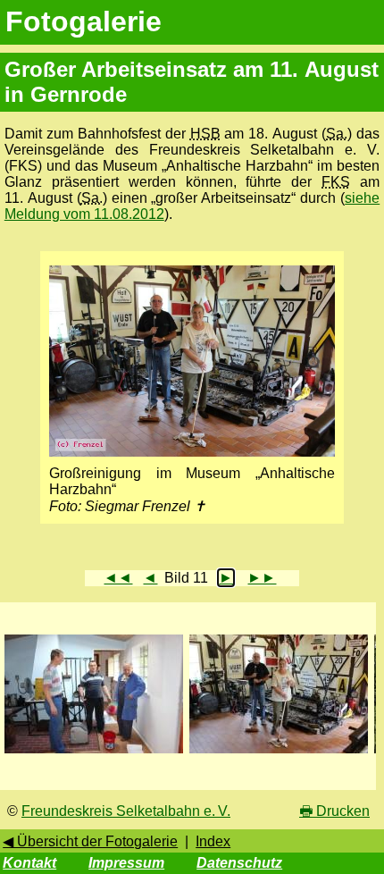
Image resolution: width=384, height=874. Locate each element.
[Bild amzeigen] (93, 753)
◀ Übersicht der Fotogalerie (90, 841)
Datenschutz (239, 862)
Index (213, 841)
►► (261, 577)
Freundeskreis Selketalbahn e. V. (125, 811)
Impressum (126, 862)
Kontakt (29, 862)
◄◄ (118, 577)
